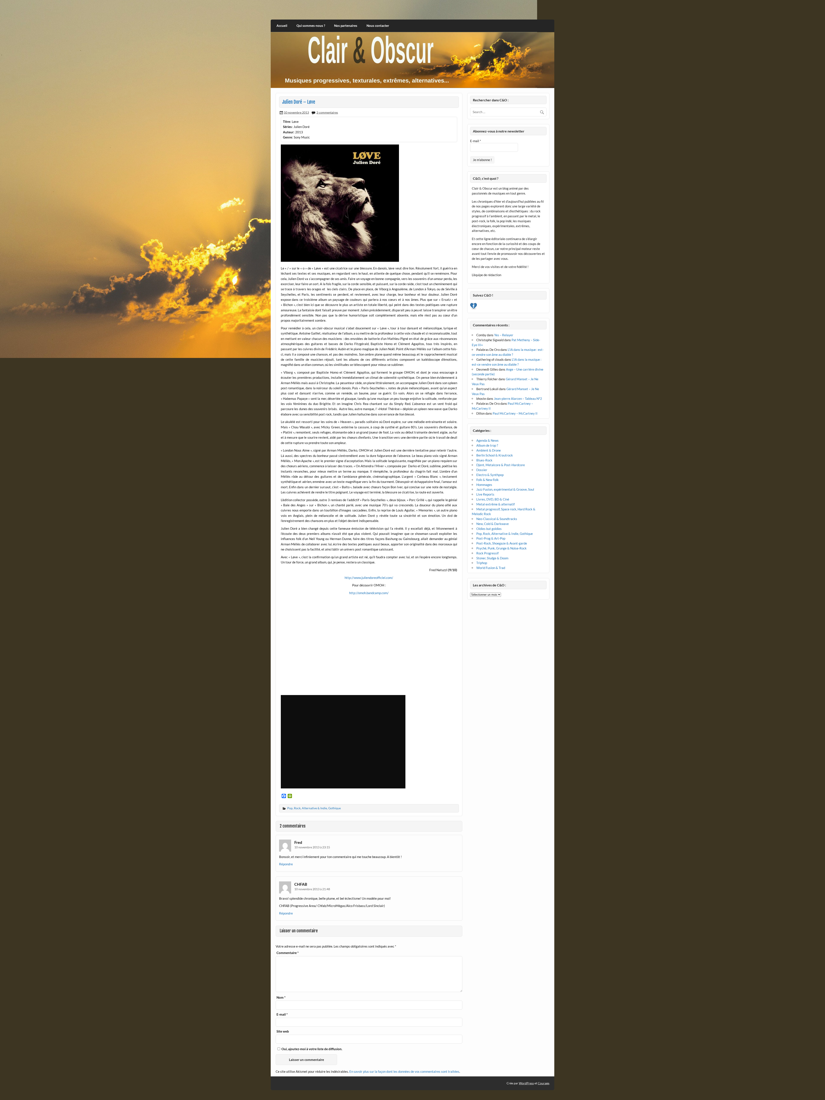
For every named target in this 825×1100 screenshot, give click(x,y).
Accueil (282, 25)
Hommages (484, 485)
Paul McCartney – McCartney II (515, 413)
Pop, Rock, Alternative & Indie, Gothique (314, 808)
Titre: (287, 121)
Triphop (481, 563)
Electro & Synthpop (490, 475)
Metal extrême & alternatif (495, 504)
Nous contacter (378, 25)
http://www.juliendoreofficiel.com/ (369, 578)
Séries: (288, 127)
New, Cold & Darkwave (492, 524)
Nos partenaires (345, 25)
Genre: (288, 137)
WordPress (526, 1083)
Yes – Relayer (503, 335)
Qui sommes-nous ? (310, 25)
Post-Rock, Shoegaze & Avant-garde (501, 543)
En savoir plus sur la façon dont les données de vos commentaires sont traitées (404, 1071)
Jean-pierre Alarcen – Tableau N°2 (518, 398)
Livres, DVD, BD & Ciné (492, 499)
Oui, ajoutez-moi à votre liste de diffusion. (311, 1049)
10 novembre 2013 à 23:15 (312, 847)
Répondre (286, 864)
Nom (281, 997)
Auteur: (288, 132)
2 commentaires (327, 112)
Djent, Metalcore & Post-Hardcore (500, 465)
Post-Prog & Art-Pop (490, 538)
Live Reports (485, 494)
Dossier (481, 470)
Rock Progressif (487, 553)
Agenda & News (487, 440)
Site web (283, 1031)
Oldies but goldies (489, 529)
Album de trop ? (487, 445)
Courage (543, 1083)
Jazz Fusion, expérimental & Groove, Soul (505, 489)
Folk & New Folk (487, 480)
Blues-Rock (484, 460)
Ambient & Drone (488, 450)
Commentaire (288, 952)
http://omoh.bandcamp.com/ (369, 593)
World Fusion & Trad (490, 568)
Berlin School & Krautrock (494, 455)
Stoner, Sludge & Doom (492, 558)
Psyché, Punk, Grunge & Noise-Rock (501, 548)
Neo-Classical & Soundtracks (496, 519)
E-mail (282, 1014)
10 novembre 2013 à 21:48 (312, 889)
